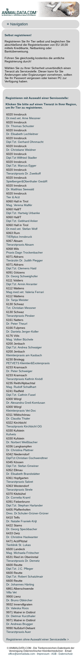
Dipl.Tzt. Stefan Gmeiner (22, 466)
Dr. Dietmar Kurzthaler (21, 616)
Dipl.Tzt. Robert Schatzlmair (24, 576)
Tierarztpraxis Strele (19, 489)
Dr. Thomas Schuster (20, 126)
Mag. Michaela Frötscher (22, 552)
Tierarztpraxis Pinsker (20, 315)
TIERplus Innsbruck (19, 236)
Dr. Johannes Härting (20, 584)
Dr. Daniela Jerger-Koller (22, 331)
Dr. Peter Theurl (16, 323)
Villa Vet (11, 592)
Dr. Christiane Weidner (21, 149)
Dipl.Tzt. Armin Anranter (21, 284)
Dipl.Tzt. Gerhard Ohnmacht (24, 142)
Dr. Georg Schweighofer (22, 276)
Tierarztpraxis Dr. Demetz (23, 560)
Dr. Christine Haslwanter (22, 537)
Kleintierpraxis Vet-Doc (21, 410)
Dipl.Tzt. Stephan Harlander (24, 505)
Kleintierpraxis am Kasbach (24, 355)
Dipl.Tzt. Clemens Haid (21, 268)
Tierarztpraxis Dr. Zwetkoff (23, 173)
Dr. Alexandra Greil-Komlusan (25, 402)
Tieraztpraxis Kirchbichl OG (24, 426)
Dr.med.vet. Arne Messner (23, 118)
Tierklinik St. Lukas (18, 545)
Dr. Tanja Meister (17, 300)
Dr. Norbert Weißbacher (22, 442)
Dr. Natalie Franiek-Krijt (21, 521)
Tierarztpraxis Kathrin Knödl (24, 379)
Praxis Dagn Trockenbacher (24, 252)
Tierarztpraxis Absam (20, 244)
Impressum (43, 653)
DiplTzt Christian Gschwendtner (27, 458)
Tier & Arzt (13, 197)
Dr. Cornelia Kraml (18, 497)
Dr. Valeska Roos (17, 608)
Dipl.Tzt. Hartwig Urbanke (23, 213)
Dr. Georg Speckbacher (21, 529)
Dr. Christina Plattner (19, 450)
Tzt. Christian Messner (21, 307)
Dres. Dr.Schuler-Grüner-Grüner (27, 513)
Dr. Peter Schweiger (19, 371)
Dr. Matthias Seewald (20, 189)
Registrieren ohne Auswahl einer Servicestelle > (37, 639)
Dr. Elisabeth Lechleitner (22, 134)
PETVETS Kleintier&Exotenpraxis (28, 363)
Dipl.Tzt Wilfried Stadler (21, 157)
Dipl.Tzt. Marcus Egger (21, 165)
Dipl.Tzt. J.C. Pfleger (19, 568)
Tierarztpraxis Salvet (19, 481)
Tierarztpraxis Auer (18, 631)
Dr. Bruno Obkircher (19, 600)
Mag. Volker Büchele (19, 339)
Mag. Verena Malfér (19, 205)
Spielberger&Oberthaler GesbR (26, 181)
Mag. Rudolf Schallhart (21, 387)
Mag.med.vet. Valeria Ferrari (25, 292)
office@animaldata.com (21, 653)
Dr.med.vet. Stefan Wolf (21, 228)
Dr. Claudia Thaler (18, 418)
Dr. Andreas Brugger (19, 624)
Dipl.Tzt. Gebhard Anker (22, 221)
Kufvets (11, 434)
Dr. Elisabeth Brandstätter (23, 473)
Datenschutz (66, 653)
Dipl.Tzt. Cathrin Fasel (21, 394)
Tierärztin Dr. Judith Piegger (24, 260)
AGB (53, 653)
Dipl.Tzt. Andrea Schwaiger (24, 347)
